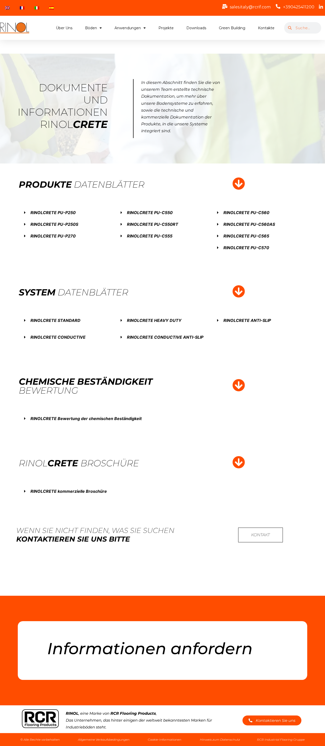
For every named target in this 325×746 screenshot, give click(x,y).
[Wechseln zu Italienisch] (36, 8)
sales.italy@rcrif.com (250, 7)
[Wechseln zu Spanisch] (51, 8)
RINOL (53, 212)
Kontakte (266, 28)
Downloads (196, 28)
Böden (91, 28)
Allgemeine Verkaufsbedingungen (103, 739)
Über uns (64, 28)
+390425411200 (298, 7)
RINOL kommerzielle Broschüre (68, 491)
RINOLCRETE (152, 224)
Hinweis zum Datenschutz (220, 739)
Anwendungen (128, 28)
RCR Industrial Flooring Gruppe (281, 739)
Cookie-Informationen (164, 739)
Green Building (232, 28)
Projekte (166, 28)
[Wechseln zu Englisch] (7, 8)
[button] (66, 212)
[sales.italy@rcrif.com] (224, 6)
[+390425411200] (278, 6)
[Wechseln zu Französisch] (22, 8)
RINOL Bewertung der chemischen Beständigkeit (86, 418)
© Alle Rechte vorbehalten (40, 739)
